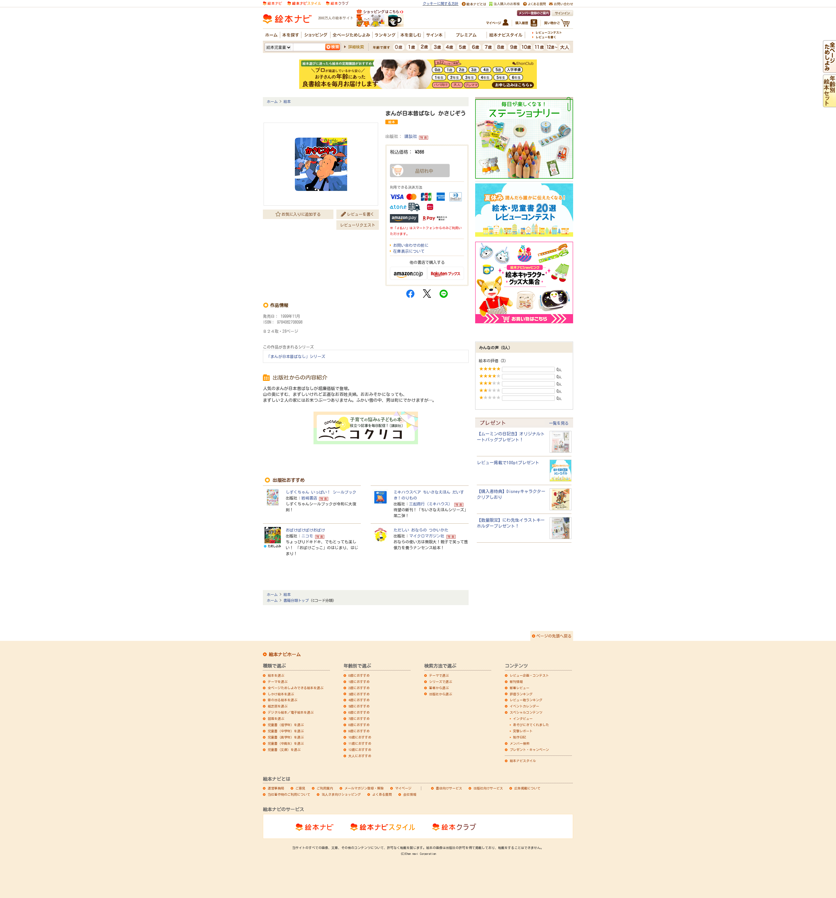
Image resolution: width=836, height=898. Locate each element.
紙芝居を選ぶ (277, 706)
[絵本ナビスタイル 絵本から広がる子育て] (304, 3)
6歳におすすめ (359, 712)
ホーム (272, 101)
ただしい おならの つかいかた (421, 530)
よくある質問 (382, 794)
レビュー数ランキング (526, 700)
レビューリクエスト (357, 225)
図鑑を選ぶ (276, 718)
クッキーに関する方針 (440, 3)
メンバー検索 (519, 743)
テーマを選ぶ (277, 681)
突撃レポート (523, 731)
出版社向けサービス (488, 788)
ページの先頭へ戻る (553, 636)
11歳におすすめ (359, 743)
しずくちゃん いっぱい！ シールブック (321, 492)
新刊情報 (516, 681)
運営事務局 (276, 788)
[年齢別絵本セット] (829, 104)
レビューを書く (360, 214)
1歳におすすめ (359, 681)
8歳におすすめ (359, 724)
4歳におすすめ (359, 700)
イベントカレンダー (524, 706)
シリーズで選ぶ (440, 681)
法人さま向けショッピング (341, 794)
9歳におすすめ (359, 731)
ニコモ (307, 536)
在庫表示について (409, 251)
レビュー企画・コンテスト (529, 675)
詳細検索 (356, 47)
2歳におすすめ (359, 687)
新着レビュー (519, 687)
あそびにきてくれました (531, 724)
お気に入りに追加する (301, 214)
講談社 (410, 136)
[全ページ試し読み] (829, 70)
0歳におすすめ (359, 675)
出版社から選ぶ (440, 694)
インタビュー (523, 718)
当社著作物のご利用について (289, 794)
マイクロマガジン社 (426, 536)
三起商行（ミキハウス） (430, 504)
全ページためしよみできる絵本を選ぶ (295, 687)
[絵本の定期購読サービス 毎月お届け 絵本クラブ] (337, 3)
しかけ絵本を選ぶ (281, 694)
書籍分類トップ (296, 600)
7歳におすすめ (359, 718)
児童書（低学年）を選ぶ (286, 724)
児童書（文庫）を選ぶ (284, 749)
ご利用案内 (325, 788)
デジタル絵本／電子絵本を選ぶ (291, 712)
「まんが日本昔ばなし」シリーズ (295, 356)
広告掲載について (527, 788)
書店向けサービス (449, 788)
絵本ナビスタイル (523, 760)
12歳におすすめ (359, 749)
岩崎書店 (309, 498)
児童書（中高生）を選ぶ (286, 743)
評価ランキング (521, 694)
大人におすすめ (359, 755)
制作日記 (519, 737)
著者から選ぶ (439, 687)
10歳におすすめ (359, 737)
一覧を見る (559, 423)
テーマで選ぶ (439, 675)
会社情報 (409, 794)
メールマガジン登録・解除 (364, 788)
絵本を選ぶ (276, 675)
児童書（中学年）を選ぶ (286, 731)
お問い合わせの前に (410, 245)
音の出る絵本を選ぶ (282, 700)
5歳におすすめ (359, 706)
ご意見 (300, 788)
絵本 (287, 101)
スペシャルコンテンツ (526, 712)
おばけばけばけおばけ (305, 530)
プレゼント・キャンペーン (529, 749)
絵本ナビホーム (285, 654)
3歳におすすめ (359, 694)
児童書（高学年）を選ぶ (286, 737)
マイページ (403, 788)
